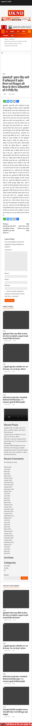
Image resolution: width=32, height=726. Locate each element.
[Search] (27, 31)
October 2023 (8, 540)
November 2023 (8, 538)
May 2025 (7, 498)
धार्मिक (23, 31)
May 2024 (7, 524)
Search (6, 575)
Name (7, 273)
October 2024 (8, 513)
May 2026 (7, 471)
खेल (12, 35)
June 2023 (7, 549)
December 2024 (8, 509)
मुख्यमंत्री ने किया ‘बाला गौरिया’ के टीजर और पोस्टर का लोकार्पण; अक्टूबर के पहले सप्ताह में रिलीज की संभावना (15, 336)
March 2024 (7, 529)
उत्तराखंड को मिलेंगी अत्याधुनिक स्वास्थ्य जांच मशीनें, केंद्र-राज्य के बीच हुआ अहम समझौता (15, 711)
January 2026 (8, 480)
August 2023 (7, 544)
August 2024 (7, 518)
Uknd (5, 94)
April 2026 (7, 474)
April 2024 (7, 527)
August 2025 (7, 491)
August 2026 (7, 467)
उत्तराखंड (12, 31)
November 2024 (8, 511)
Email (7, 279)
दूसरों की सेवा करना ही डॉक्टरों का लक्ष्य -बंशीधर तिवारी (23, 227)
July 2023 (7, 547)
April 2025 (7, 500)
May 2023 (7, 551)
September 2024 (9, 516)
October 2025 (8, 487)
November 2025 (8, 485)
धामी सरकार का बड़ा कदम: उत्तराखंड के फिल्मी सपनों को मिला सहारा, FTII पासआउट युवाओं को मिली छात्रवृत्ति (15, 399)
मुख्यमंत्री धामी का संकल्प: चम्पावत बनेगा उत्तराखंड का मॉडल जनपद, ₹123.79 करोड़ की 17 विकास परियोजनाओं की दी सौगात (16, 452)
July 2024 (7, 520)
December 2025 (8, 482)
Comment (8, 250)
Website (7, 285)
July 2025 (7, 493)
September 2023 (9, 542)
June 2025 (7, 496)
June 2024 (7, 522)
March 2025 (7, 502)
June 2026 (7, 469)
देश (18, 31)
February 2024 (8, 531)
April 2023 (7, 553)
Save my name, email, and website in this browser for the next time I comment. (15, 293)
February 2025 (8, 504)
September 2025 (9, 489)
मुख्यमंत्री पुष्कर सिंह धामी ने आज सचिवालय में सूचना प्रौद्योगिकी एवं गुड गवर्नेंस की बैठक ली (9, 228)
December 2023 (8, 536)
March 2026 (7, 476)
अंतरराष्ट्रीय (5, 35)
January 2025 (8, 507)
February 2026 (8, 478)
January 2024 (8, 533)
